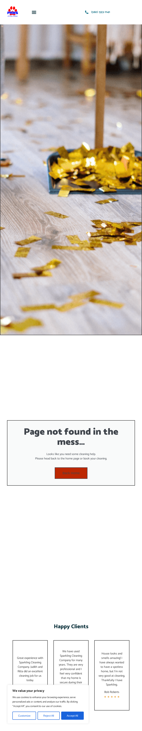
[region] (48, 704)
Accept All (72, 715)
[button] (34, 12)
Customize (24, 715)
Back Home (71, 473)
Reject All (48, 715)
